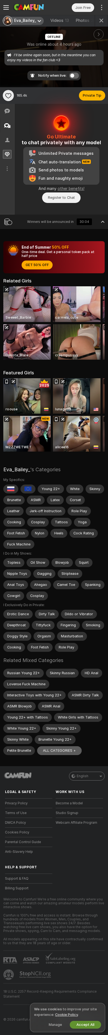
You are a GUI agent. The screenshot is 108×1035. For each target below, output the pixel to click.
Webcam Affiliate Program (76, 823)
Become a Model (69, 803)
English (82, 776)
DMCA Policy (15, 823)
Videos (59, 20)
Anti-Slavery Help (19, 852)
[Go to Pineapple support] (9, 974)
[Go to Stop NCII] (35, 974)
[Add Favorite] (8, 95)
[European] (27, 489)
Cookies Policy (17, 832)
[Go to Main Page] (33, 7)
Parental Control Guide (23, 842)
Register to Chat (61, 197)
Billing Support (17, 888)
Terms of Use (16, 813)
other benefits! (71, 188)
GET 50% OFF (37, 265)
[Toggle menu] (6, 7)
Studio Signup (67, 813)
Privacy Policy (16, 803)
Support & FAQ (17, 878)
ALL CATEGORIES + (59, 750)
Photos (87, 20)
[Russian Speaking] (10, 489)
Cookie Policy (66, 1015)
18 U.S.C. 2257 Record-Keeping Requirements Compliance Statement (50, 994)
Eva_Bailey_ (16, 469)
